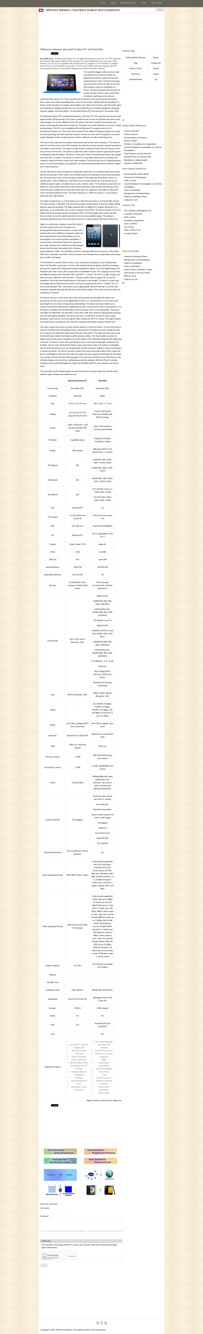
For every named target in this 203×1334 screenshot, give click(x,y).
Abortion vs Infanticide (133, 163)
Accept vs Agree (131, 233)
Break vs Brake (130, 141)
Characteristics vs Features (135, 138)
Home (103, 3)
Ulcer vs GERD (130, 224)
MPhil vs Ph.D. (130, 276)
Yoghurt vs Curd (131, 200)
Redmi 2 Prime (135, 68)
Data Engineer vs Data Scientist (137, 154)
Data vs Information (132, 190)
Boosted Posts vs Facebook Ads (137, 157)
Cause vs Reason (131, 131)
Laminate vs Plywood (133, 214)
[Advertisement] (101, 29)
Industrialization (135, 79)
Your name (44, 1208)
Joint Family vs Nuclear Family (137, 273)
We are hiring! (156, 3)
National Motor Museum (136, 58)
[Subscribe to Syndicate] (123, 283)
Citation (113, 3)
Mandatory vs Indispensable (136, 160)
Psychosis (135, 74)
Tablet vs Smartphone (133, 263)
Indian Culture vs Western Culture (138, 270)
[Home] (41, 10)
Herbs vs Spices (131, 134)
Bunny (156, 58)
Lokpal (156, 74)
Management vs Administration (137, 193)
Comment (44, 1216)
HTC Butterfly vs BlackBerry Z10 (137, 211)
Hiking (156, 68)
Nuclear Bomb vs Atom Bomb (136, 174)
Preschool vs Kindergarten (135, 177)
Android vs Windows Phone (135, 197)
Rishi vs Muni (129, 217)
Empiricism (156, 63)
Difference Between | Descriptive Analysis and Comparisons (83, 10)
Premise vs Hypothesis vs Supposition (140, 144)
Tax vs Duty (129, 227)
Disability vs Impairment (134, 220)
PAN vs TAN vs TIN (132, 230)
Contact (144, 3)
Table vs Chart (130, 181)
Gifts (136, 63)
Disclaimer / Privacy (128, 3)
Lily (155, 79)
